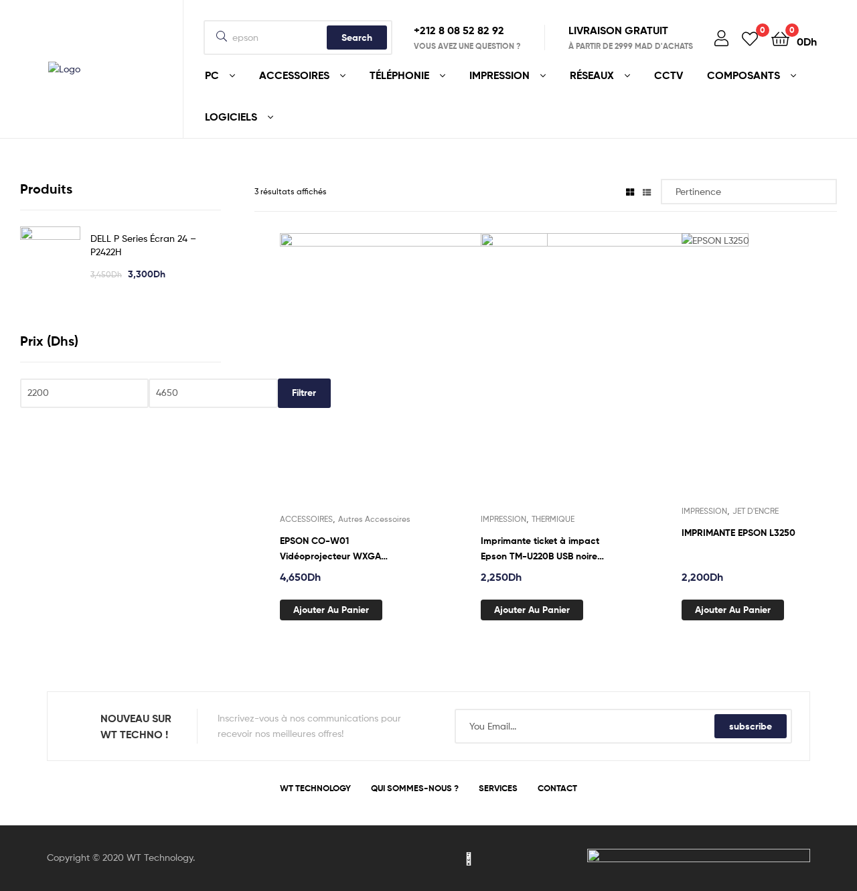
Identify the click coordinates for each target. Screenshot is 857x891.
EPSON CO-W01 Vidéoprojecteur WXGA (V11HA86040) (330, 549)
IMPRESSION (503, 519)
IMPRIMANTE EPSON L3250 (738, 533)
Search (356, 37)
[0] (750, 38)
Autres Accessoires (374, 519)
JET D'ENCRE (755, 511)
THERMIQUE (553, 519)
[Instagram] (442, 858)
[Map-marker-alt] (468, 858)
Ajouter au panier (331, 610)
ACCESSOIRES (306, 519)
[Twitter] (415, 858)
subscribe (750, 726)
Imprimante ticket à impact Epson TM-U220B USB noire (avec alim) (540, 549)
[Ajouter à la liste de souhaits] (413, 380)
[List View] (646, 191)
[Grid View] (630, 191)
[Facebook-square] (388, 858)
